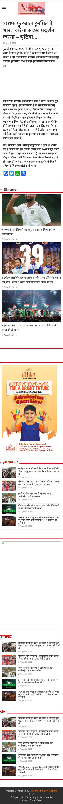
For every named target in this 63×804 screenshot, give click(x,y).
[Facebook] (29, 794)
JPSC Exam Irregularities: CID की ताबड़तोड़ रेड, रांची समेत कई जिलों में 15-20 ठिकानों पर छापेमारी (38, 520)
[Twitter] (33, 794)
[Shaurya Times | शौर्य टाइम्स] (31, 8)
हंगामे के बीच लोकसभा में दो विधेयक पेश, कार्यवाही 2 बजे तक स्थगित (35, 495)
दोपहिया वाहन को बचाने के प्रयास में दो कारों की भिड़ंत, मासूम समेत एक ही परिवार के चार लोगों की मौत (39, 471)
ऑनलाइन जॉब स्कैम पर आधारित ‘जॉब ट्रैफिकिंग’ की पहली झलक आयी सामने (38, 507)
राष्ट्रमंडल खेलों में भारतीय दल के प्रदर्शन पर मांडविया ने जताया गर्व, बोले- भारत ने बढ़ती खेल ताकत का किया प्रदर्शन (31, 280)
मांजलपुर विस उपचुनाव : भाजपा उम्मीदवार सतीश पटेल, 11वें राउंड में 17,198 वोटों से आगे (38, 483)
